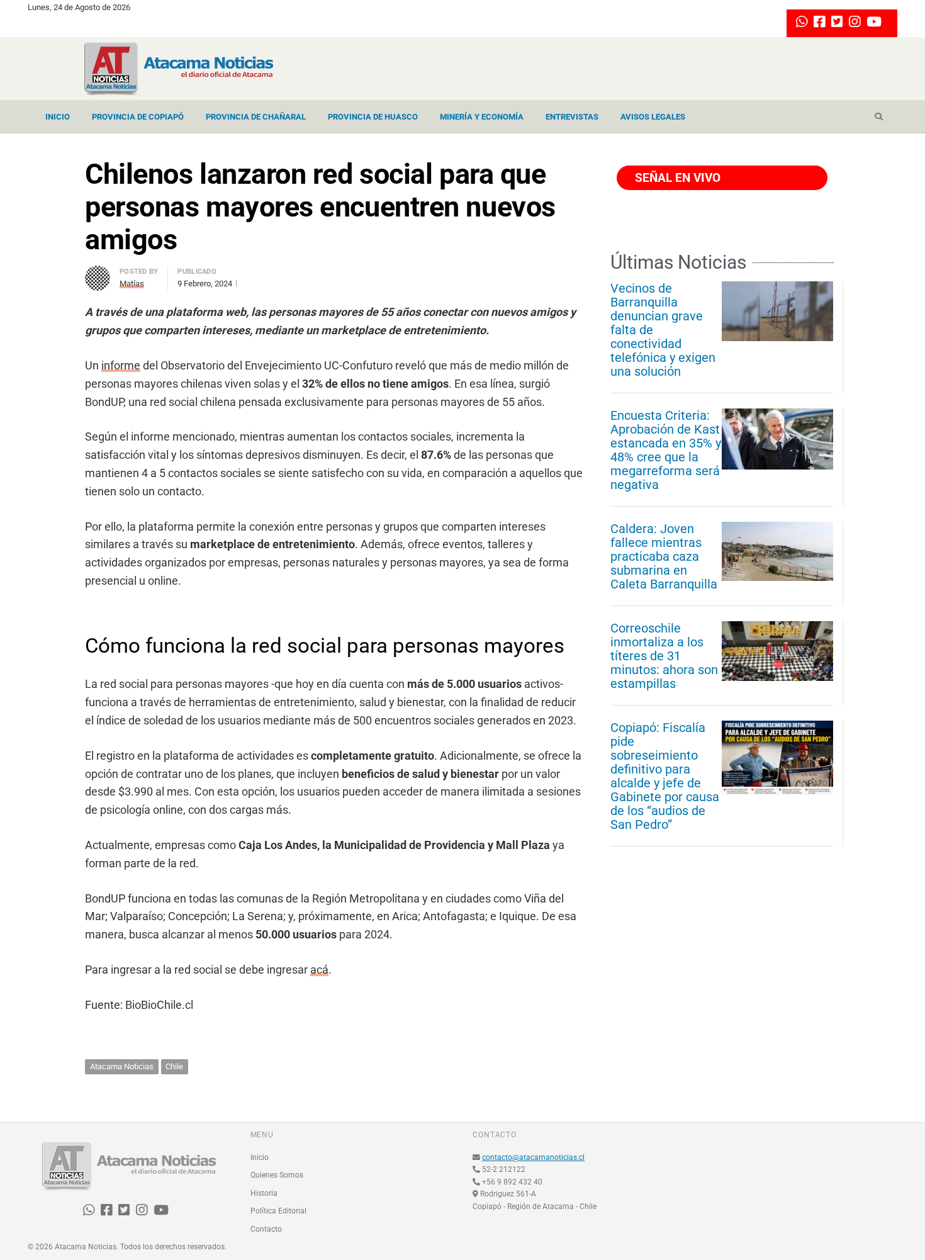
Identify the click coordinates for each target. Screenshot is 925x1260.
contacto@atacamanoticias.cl (533, 1157)
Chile (174, 1066)
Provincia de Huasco (373, 116)
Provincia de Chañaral (256, 116)
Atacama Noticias (122, 1066)
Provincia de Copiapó (138, 116)
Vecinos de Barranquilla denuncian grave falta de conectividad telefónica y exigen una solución (662, 329)
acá (319, 969)
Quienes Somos (276, 1175)
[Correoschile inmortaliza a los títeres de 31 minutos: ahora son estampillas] (777, 650)
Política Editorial (278, 1211)
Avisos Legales (652, 116)
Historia (264, 1193)
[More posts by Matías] (97, 273)
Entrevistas (572, 116)
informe (120, 365)
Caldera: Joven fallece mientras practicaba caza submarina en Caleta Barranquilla (663, 556)
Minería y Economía (482, 116)
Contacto (266, 1229)
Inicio (57, 116)
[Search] (879, 117)
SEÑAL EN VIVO (676, 178)
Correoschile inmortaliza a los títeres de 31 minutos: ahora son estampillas (664, 655)
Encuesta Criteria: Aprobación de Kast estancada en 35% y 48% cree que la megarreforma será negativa (665, 450)
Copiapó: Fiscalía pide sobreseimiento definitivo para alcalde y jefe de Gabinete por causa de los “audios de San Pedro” (664, 776)
